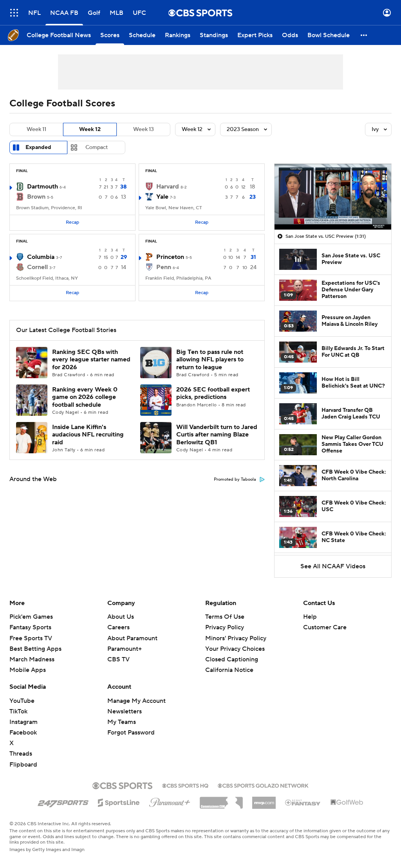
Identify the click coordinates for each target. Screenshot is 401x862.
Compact (96, 147)
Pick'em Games (31, 617)
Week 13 (143, 129)
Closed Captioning (231, 659)
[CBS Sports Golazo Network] (263, 785)
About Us (120, 617)
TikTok (18, 711)
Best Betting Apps (35, 649)
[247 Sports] (63, 801)
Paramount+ (124, 649)
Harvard (167, 186)
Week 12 (90, 129)
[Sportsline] (119, 801)
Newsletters (124, 711)
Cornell (37, 267)
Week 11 (36, 129)
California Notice (229, 670)
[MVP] (264, 800)
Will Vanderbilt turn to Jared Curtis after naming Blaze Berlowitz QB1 (216, 434)
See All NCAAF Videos (332, 566)
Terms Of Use (224, 617)
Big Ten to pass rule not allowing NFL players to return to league (210, 359)
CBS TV (118, 659)
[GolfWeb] (347, 802)
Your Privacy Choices (235, 649)
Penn (163, 267)
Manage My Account (136, 701)
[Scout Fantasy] (303, 802)
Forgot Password (131, 732)
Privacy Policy (224, 627)
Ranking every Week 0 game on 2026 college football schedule (84, 397)
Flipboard (23, 765)
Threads (20, 754)
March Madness (31, 659)
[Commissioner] (221, 800)
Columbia (40, 257)
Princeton (170, 257)
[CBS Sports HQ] (185, 785)
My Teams (121, 722)
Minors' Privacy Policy (235, 638)
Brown (36, 197)
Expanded (38, 147)
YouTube (21, 701)
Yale (162, 197)
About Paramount (132, 638)
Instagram (23, 722)
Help (310, 617)
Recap (72, 222)
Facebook (23, 732)
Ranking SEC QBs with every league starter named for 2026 (91, 359)
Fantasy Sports (30, 627)
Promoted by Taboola (235, 479)
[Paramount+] (169, 801)
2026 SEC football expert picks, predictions (213, 393)
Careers (118, 627)
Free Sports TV (30, 638)
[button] (14, 12)
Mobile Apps (27, 670)
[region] (333, 197)
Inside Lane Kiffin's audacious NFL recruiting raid (88, 434)
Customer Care (325, 627)
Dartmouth (42, 186)
